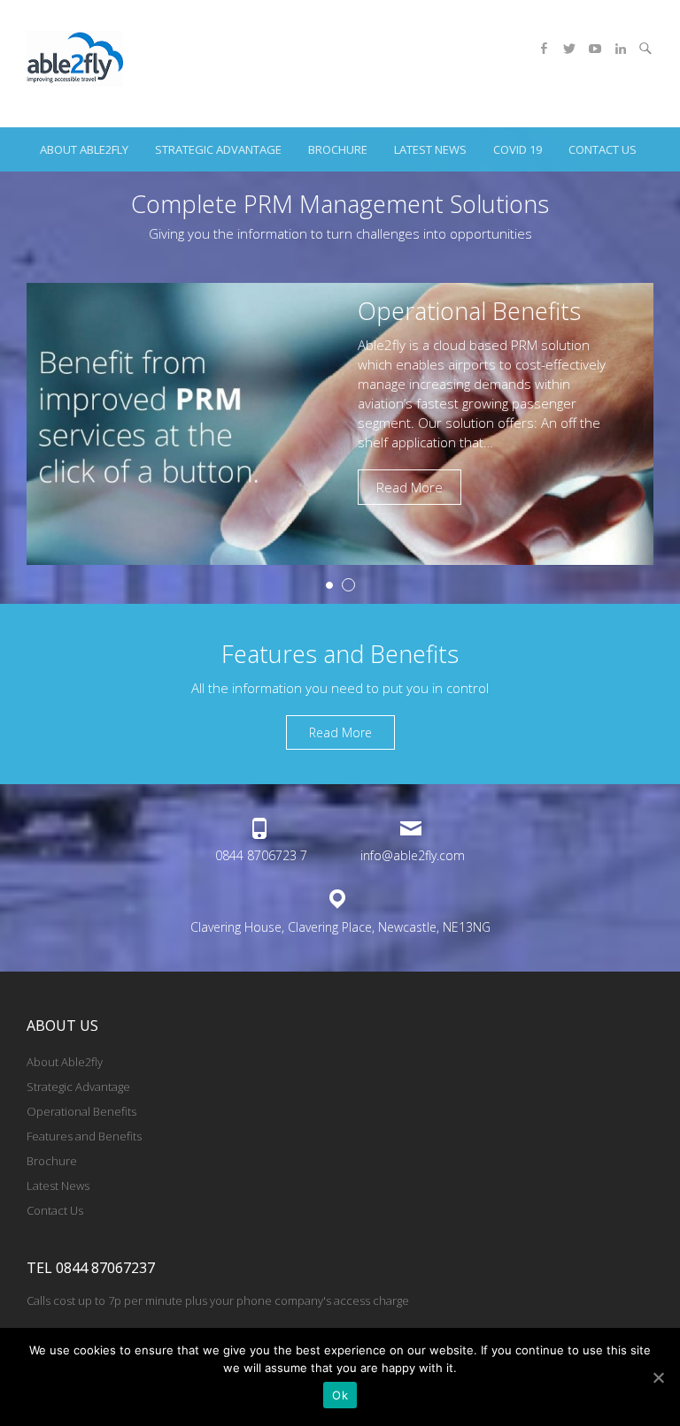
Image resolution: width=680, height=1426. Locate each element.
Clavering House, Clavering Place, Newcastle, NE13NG (340, 927)
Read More (409, 487)
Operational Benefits (469, 310)
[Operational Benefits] (340, 292)
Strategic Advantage (218, 149)
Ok (340, 1395)
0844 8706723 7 (261, 855)
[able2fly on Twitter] (569, 48)
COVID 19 (517, 149)
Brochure (337, 149)
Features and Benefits (84, 1136)
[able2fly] (76, 63)
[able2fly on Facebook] (543, 48)
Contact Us (602, 149)
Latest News (430, 149)
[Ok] (658, 1377)
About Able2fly (84, 149)
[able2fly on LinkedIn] (620, 48)
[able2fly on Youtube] (595, 48)
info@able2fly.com (412, 855)
